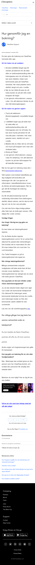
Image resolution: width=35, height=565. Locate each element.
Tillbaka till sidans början (9, 448)
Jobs (4, 504)
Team (5, 500)
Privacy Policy (17, 553)
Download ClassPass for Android (22, 535)
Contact (5, 520)
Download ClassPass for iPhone (8, 535)
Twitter (10, 544)
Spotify (24, 544)
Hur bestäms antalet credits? (11, 479)
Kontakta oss (23, 429)
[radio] (12, 419)
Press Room (7, 507)
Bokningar (13, 8)
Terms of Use (17, 550)
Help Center (6, 523)
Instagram (15, 544)
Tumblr (29, 544)
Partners (5, 495)
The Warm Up (7, 509)
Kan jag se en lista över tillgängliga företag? (15, 475)
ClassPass (6, 2)
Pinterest (20, 544)
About (5, 497)
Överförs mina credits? (9, 466)
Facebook (5, 544)
